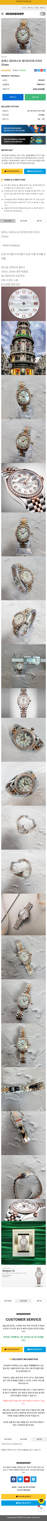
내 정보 (36, 8)
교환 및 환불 (23, 221)
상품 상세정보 (8, 221)
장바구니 (42, 8)
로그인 (24, 8)
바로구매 (35, 97)
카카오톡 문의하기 (13, 171)
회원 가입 (30, 8)
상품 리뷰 (39, 221)
